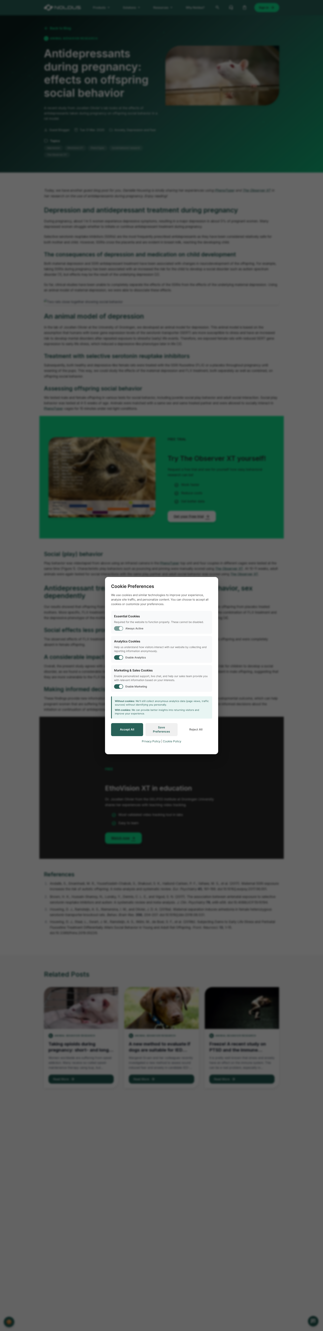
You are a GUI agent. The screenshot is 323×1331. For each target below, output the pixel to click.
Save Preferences (161, 729)
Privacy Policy (151, 741)
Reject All (196, 729)
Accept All (127, 729)
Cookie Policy (172, 741)
